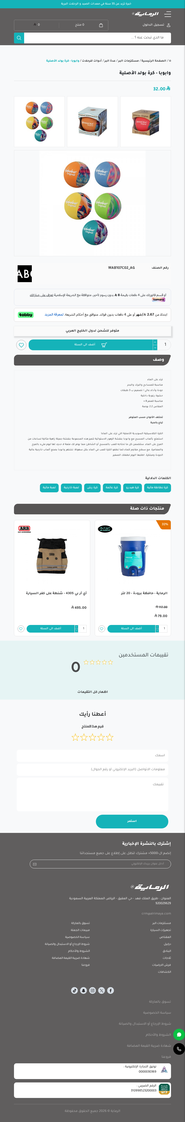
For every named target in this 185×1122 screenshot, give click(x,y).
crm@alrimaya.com (156, 914)
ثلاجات (167, 958)
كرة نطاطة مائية (157, 487)
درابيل (167, 944)
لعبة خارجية (71, 487)
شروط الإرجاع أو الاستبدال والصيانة (67, 944)
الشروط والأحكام (79, 951)
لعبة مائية (49, 487)
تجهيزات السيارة (160, 930)
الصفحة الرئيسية (153, 61)
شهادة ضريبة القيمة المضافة (71, 958)
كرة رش (92, 487)
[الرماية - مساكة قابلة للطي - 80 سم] (52, 556)
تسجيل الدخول (153, 25)
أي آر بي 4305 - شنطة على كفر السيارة (137, 594)
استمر (132, 821)
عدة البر (110, 61)
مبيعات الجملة (80, 930)
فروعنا (85, 965)
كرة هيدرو (132, 487)
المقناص (165, 937)
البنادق (167, 951)
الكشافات (164, 972)
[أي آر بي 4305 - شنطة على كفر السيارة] (132, 556)
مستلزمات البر (128, 61)
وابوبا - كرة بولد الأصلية (62, 61)
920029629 (163, 903)
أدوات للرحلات (91, 61)
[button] (167, 14)
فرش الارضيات (161, 965)
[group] (92, 203)
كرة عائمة (112, 487)
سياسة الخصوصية (77, 937)
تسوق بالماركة (80, 923)
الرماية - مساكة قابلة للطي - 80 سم (58, 594)
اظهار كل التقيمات (92, 692)
